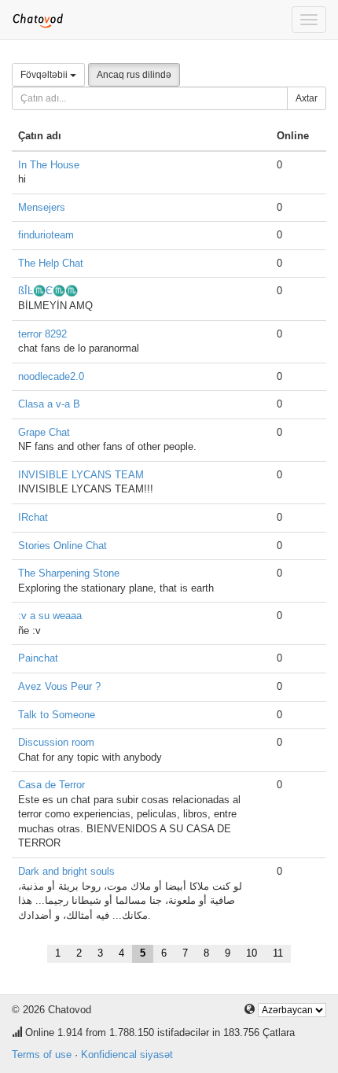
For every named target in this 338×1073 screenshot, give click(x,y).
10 (251, 953)
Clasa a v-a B (49, 404)
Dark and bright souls (66, 871)
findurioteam (46, 235)
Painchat (38, 658)
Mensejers (41, 207)
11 (278, 953)
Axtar (307, 98)
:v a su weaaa (50, 615)
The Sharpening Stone (68, 573)
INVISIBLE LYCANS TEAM (81, 475)
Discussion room (56, 742)
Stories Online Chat (62, 545)
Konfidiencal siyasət (127, 1054)
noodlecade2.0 (51, 376)
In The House (48, 165)
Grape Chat (44, 432)
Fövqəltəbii (45, 74)
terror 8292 (42, 334)
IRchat (33, 517)
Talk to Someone (56, 715)
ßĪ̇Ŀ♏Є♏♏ (48, 291)
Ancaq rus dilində (134, 74)
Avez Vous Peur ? (59, 686)
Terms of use (42, 1054)
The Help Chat (50, 263)
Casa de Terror (51, 785)
